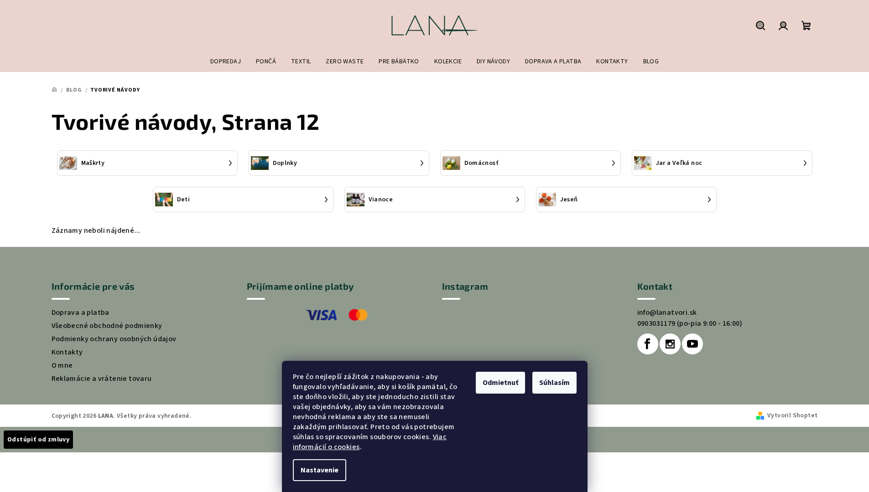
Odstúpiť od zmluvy (38, 439)
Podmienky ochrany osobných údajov (114, 339)
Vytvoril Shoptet (792, 415)
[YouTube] (692, 343)
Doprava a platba (80, 313)
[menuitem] (225, 61)
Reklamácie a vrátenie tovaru (102, 379)
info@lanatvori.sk (667, 313)
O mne (62, 365)
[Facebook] (647, 343)
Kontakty (67, 352)
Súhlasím (554, 383)
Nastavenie (319, 470)
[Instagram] (670, 343)
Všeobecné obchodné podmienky (107, 326)
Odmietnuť (500, 383)
